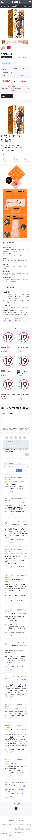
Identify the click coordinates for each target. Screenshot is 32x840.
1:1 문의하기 (6, 307)
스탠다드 (24, 57)
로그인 (11, 820)
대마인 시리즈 (5, 60)
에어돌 (29, 6)
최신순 (18, 470)
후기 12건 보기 (20, 75)
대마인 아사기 (9, 347)
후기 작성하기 (16, 804)
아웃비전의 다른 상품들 (9, 328)
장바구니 (16, 820)
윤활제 (8, 6)
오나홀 (3, 6)
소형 (19, 57)
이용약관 (10, 832)
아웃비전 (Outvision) (6, 57)
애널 (20, 6)
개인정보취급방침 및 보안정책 (18, 832)
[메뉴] (30, 2)
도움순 (24, 470)
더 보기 (7, 598)
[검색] (2, 2)
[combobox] (10, 463)
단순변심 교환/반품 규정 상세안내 (12, 318)
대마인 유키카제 (25, 395)
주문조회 (21, 820)
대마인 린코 (8, 371)
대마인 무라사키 (25, 347)
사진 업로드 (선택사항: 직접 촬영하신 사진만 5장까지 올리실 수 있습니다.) (16, 450)
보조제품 (14, 6)
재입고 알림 (8, 96)
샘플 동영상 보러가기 (10, 281)
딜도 (24, 6)
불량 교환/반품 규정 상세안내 (11, 320)
